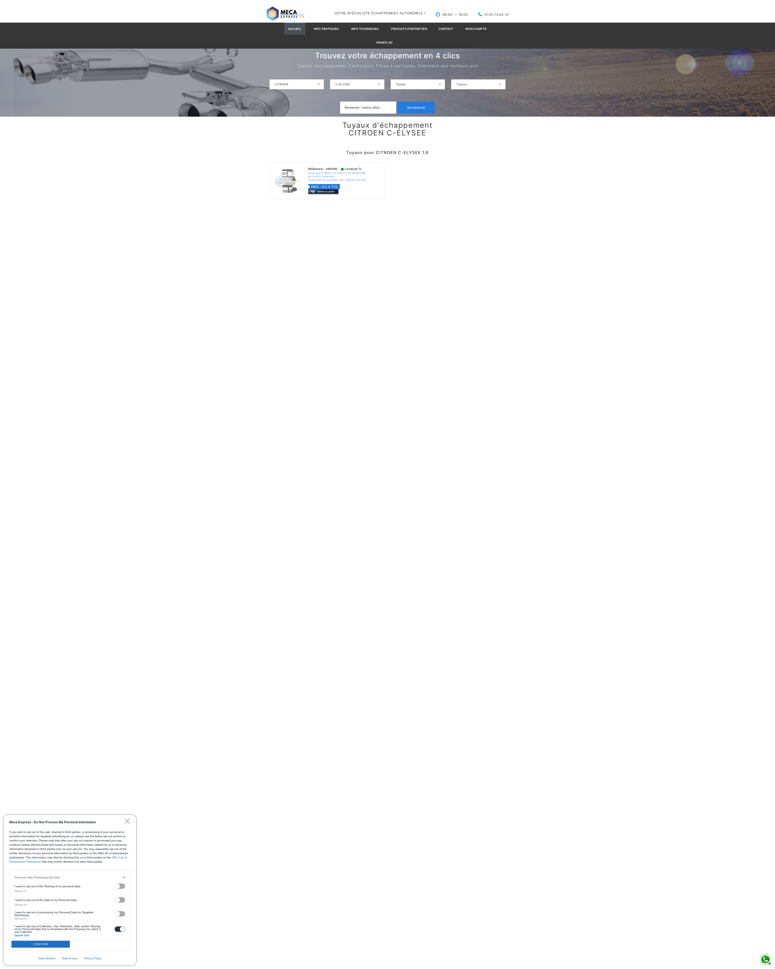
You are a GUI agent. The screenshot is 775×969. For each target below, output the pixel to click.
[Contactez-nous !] (765, 959)
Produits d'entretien (409, 28)
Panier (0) (384, 42)
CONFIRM (40, 944)
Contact (446, 28)
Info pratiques (326, 28)
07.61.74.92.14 (497, 14)
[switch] (120, 886)
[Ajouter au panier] (323, 191)
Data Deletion (47, 958)
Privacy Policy (93, 958)
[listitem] (70, 877)
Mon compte (476, 28)
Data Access (70, 958)
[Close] (128, 822)
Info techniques (365, 28)
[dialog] (69, 890)
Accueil (295, 28)
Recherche (416, 107)
